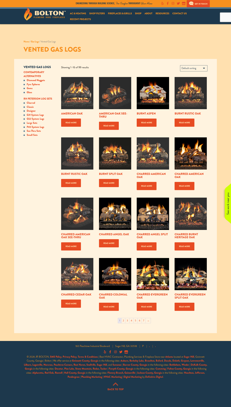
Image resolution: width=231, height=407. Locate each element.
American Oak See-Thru (113, 115)
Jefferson (199, 373)
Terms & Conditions (88, 357)
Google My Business (183, 3)
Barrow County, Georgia (135, 365)
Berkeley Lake (136, 360)
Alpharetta (37, 373)
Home (26, 41)
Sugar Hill (189, 357)
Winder (185, 365)
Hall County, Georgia (74, 373)
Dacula (167, 360)
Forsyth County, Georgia (121, 368)
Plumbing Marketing (91, 377)
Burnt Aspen (146, 114)
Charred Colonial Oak (113, 296)
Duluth (176, 360)
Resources (162, 13)
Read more (71, 122)
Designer (31, 111)
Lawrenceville (197, 360)
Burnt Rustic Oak (188, 114)
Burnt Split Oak (111, 174)
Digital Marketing (133, 377)
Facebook (167, 3)
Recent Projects (80, 19)
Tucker (103, 368)
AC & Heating (78, 13)
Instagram (173, 3)
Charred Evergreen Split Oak (190, 296)
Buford (159, 360)
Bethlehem (174, 365)
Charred (31, 103)
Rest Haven (79, 365)
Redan (96, 368)
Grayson (185, 360)
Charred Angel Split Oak (152, 235)
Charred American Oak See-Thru (75, 235)
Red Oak (49, 373)
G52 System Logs (35, 119)
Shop (138, 13)
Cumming (161, 368)
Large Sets (32, 123)
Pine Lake (69, 368)
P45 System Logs (35, 127)
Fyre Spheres (33, 84)
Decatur (59, 368)
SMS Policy (55, 357)
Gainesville (129, 373)
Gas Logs (35, 41)
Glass (29, 92)
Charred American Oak (151, 175)
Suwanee (117, 365)
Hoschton (189, 373)
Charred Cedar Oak (76, 295)
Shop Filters (97, 13)
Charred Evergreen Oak (152, 296)
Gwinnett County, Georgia (85, 360)
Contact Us (179, 13)
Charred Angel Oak (114, 234)
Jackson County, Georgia (149, 373)
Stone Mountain (83, 368)
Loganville (37, 365)
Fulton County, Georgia (179, 368)
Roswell (58, 373)
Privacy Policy (70, 357)
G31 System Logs (35, 115)
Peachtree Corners (63, 365)
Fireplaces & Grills (120, 13)
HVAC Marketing (113, 377)
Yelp (162, 3)
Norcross (48, 365)
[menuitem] (78, 13)
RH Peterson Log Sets (38, 99)
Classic (30, 107)
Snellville (91, 365)
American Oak (72, 114)
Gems (30, 88)
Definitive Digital (154, 377)
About (148, 13)
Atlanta (169, 357)
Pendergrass (74, 377)
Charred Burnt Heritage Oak (186, 235)
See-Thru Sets (34, 131)
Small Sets (32, 135)
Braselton (149, 360)
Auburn (124, 360)
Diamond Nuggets (36, 80)
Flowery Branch (115, 373)
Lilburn (27, 365)
